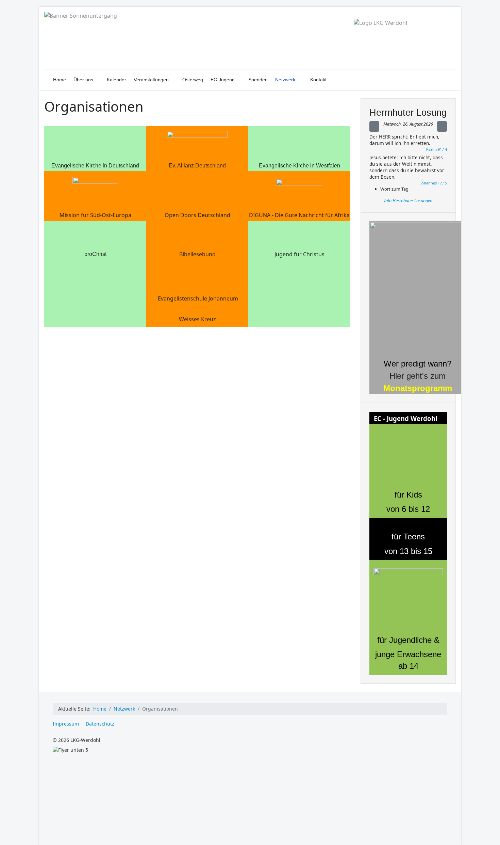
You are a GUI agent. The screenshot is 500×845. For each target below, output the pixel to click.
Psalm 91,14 (436, 149)
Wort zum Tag (394, 189)
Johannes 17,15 (433, 182)
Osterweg (192, 79)
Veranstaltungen (151, 79)
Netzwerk (285, 79)
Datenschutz (100, 723)
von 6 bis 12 (408, 509)
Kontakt (318, 79)
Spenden (258, 79)
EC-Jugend (223, 79)
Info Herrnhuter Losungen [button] (408, 200)
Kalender (116, 79)
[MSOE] (95, 189)
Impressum (66, 723)
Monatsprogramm (417, 388)
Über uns (83, 79)
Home (59, 79)
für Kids (408, 494)
